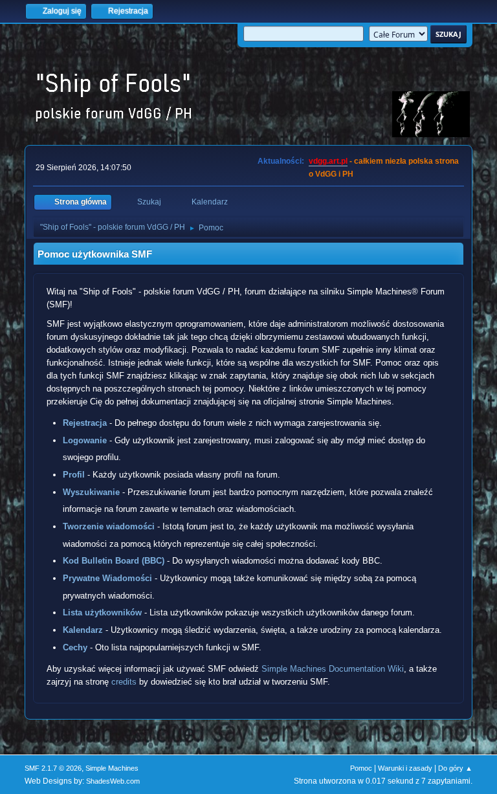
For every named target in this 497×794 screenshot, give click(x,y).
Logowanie (85, 440)
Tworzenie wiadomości (109, 526)
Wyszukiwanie (91, 492)
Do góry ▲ (455, 768)
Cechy (75, 647)
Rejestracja (85, 423)
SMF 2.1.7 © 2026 (53, 768)
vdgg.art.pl (328, 161)
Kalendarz (83, 630)
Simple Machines (111, 768)
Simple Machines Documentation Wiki (332, 669)
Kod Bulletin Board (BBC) (113, 561)
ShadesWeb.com (113, 781)
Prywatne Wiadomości (107, 578)
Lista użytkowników (102, 612)
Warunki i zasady (405, 768)
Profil (74, 475)
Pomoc (361, 768)
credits (124, 682)
